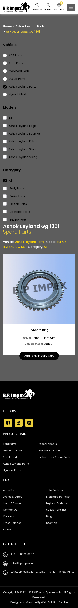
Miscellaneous (48, 444)
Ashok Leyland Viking (23, 157)
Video (7, 529)
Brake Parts (17, 196)
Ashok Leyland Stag (22, 149)
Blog (49, 516)
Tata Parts (9, 444)
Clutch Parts (18, 204)
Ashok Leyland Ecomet (24, 134)
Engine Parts (18, 220)
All (10, 118)
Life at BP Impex (13, 503)
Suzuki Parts (10, 457)
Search (37, 9)
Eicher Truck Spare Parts (54, 457)
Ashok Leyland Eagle (23, 126)
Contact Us (10, 510)
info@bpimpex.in (22, 563)
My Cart (59, 7)
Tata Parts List (55, 490)
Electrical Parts (19, 212)
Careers (8, 516)
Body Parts (16, 188)
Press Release (12, 523)
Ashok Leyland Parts (30, 26)
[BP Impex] (16, 7)
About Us (9, 490)
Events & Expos (12, 497)
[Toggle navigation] (71, 7)
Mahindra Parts (13, 450)
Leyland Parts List (57, 503)
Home (7, 26)
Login (48, 9)
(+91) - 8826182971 (22, 554)
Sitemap (51, 523)
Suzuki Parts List (56, 510)
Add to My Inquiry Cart (39, 355)
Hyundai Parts (12, 470)
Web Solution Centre (54, 602)
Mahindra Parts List (58, 497)
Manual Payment (50, 450)
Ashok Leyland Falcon (23, 141)
